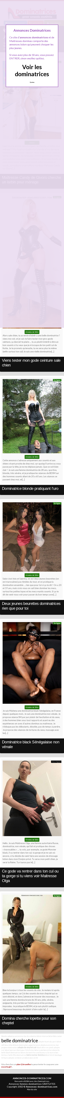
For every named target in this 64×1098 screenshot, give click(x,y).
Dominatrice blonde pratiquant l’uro (30, 488)
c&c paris (52, 1041)
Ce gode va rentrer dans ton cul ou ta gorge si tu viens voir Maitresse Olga (30, 876)
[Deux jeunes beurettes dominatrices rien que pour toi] (32, 537)
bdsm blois (52, 1036)
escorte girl (6, 1067)
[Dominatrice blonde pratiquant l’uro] (32, 417)
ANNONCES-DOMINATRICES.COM (32, 1078)
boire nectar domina (36, 1055)
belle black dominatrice (10, 1052)
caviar (59, 1036)
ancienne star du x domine (26, 1036)
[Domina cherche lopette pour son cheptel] (32, 940)
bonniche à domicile (51, 1050)
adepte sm (12, 1058)
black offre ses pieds (45, 1047)
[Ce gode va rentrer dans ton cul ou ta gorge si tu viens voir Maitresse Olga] (32, 799)
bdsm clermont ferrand (30, 1052)
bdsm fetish (49, 1055)
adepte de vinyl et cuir (27, 1047)
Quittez (32, 82)
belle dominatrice (19, 1040)
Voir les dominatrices (32, 70)
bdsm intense (42, 1036)
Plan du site (32, 1089)
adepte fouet (43, 1041)
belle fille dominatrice (17, 1055)
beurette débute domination (16, 1045)
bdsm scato (38, 1050)
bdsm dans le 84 (31, 1058)
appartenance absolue (37, 1045)
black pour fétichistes (25, 1050)
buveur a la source (47, 1052)
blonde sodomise (8, 1036)
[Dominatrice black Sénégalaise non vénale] (32, 663)
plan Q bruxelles (24, 1064)
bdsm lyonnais (10, 1050)
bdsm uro (21, 1058)
